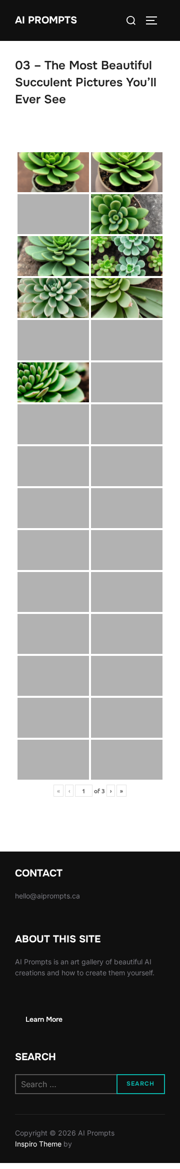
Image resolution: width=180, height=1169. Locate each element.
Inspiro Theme (38, 1144)
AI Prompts (46, 20)
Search (140, 1084)
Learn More (44, 1019)
